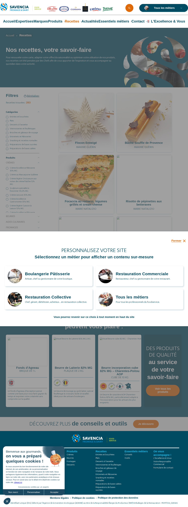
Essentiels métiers (113, 21)
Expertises (24, 21)
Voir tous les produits (163, 390)
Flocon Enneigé (86, 142)
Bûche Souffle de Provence (144, 142)
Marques (40, 21)
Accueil (9, 21)
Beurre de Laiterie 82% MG (73, 367)
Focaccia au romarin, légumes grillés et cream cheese (86, 203)
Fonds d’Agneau (27, 367)
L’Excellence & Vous (168, 21)
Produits (55, 21)
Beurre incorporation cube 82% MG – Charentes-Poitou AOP (119, 371)
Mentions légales (59, 498)
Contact (138, 21)
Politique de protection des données (118, 498)
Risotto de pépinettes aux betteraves (144, 203)
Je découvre (27, 366)
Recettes (72, 21)
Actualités (90, 21)
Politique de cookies (83, 498)
